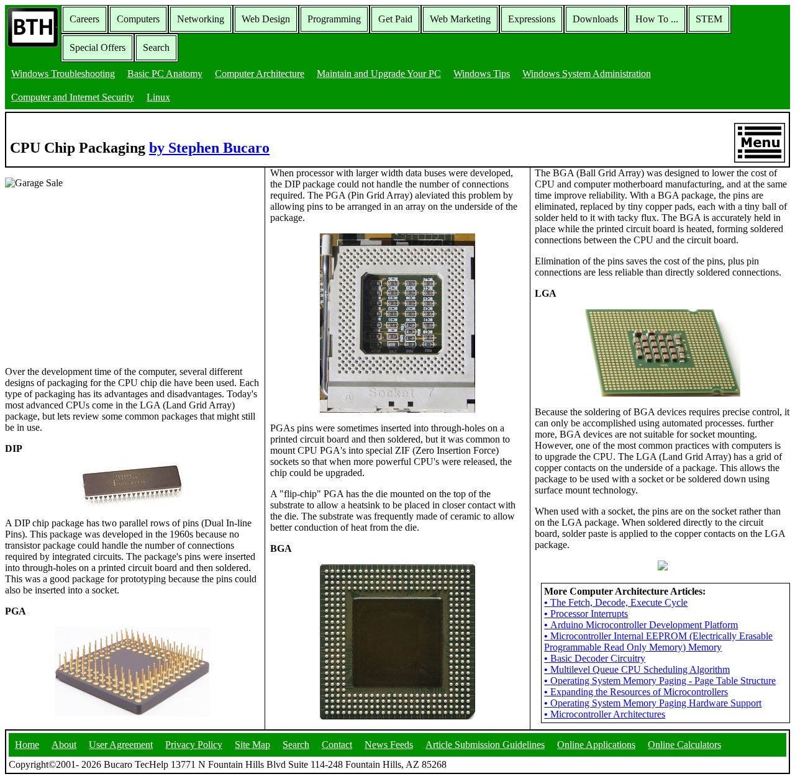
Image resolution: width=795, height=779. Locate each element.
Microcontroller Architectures (604, 714)
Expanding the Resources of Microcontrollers (636, 692)
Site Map (252, 744)
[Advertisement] (98, 276)
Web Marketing (460, 19)
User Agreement (121, 744)
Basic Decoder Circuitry (594, 658)
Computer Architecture (259, 73)
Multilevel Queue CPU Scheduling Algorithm (637, 669)
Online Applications (596, 744)
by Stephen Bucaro (209, 148)
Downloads (595, 19)
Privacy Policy (193, 744)
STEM (709, 19)
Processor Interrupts (586, 613)
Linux (158, 97)
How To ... (656, 19)
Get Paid (395, 19)
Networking (200, 19)
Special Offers (97, 47)
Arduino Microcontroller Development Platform (641, 624)
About (64, 744)
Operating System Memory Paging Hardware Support (652, 703)
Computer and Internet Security (72, 97)
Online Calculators (684, 744)
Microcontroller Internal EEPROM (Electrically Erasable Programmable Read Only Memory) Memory (658, 641)
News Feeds (389, 744)
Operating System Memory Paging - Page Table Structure (660, 680)
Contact (337, 744)
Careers (84, 19)
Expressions (531, 19)
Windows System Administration (586, 73)
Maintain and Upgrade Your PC (379, 73)
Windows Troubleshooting (63, 73)
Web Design (266, 19)
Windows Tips (481, 73)
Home (27, 744)
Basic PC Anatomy (164, 73)
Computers (138, 19)
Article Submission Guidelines (485, 744)
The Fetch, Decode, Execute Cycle (616, 602)
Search (156, 47)
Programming (334, 19)
